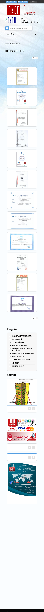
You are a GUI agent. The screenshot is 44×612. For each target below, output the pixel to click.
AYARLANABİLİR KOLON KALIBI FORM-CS (21, 402)
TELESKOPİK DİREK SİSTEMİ (19, 345)
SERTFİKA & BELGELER (18, 366)
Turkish (32, 1)
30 (33, 58)
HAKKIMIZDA (15, 363)
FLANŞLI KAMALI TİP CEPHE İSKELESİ (22, 336)
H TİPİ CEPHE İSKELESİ (18, 342)
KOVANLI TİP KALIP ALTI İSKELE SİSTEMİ (23, 353)
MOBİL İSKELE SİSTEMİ (18, 356)
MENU (12, 34)
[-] (22, 76)
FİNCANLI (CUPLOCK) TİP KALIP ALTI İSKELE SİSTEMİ (22, 349)
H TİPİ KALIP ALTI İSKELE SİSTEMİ (21, 360)
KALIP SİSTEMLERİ (17, 339)
